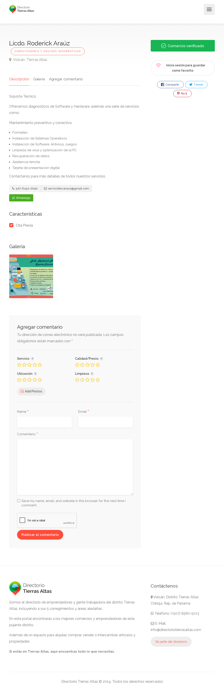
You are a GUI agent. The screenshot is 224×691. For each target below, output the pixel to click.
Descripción (19, 79)
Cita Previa (24, 225)
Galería (39, 79)
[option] (31, 276)
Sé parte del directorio (171, 641)
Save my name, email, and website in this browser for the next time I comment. (73, 503)
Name (23, 411)
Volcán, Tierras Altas (29, 59)
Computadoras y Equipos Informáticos (48, 51)
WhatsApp (22, 197)
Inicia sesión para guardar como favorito (185, 68)
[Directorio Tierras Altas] (21, 9)
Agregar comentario (66, 79)
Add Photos (33, 391)
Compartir (172, 84)
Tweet (198, 84)
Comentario (27, 434)
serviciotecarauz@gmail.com (68, 188)
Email (83, 411)
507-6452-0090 (26, 188)
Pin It (183, 93)
